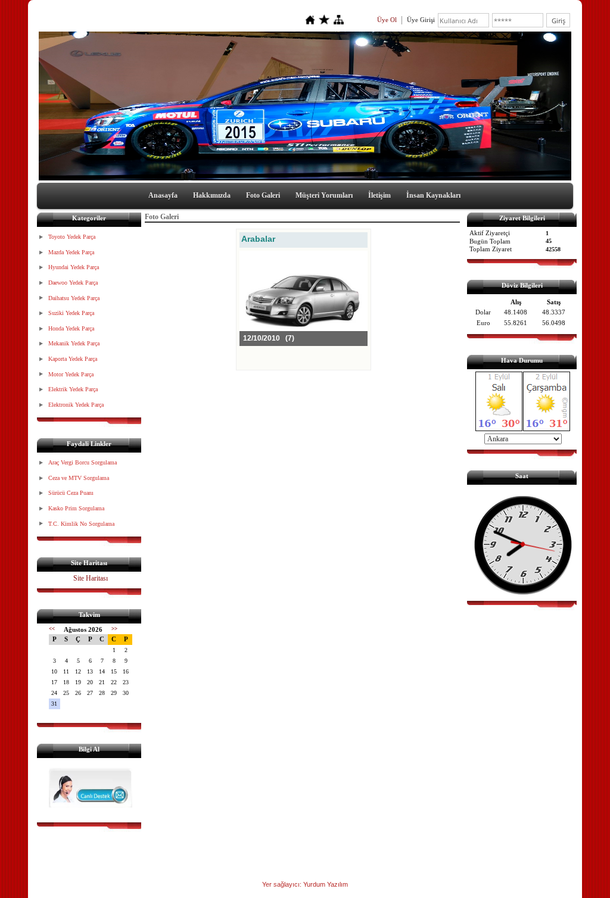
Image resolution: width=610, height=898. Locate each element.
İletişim (379, 195)
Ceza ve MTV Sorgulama (78, 478)
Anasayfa (163, 195)
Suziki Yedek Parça (71, 313)
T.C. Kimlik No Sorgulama (81, 523)
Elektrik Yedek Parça (73, 389)
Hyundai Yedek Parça (73, 267)
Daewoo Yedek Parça (73, 282)
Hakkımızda (212, 195)
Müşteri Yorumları (324, 195)
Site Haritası (90, 578)
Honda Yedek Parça (71, 328)
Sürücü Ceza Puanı (71, 492)
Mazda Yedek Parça (71, 252)
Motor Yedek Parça (71, 374)
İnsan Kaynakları (433, 195)
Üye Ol (387, 19)
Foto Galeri (263, 195)
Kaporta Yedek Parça (72, 359)
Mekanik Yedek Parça (73, 343)
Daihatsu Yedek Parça (73, 298)
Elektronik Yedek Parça (76, 404)
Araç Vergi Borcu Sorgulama (82, 462)
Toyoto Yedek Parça (71, 236)
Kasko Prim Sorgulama (76, 508)
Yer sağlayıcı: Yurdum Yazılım (305, 884)
